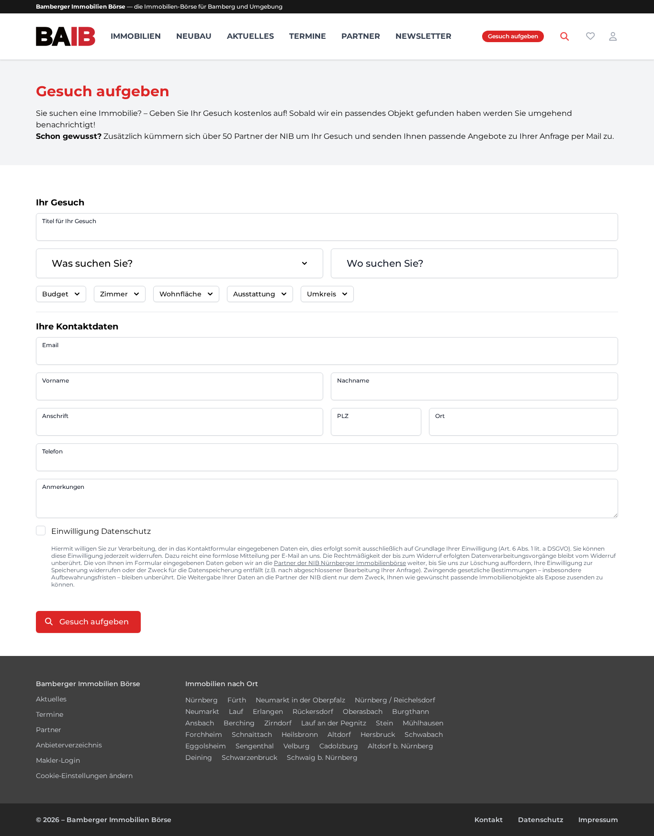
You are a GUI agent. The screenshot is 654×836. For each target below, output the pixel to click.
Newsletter (423, 36)
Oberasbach (363, 711)
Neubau (194, 36)
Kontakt (488, 819)
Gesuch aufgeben (513, 36)
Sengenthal (255, 746)
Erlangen (268, 711)
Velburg (296, 746)
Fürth (236, 700)
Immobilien (136, 36)
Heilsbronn (300, 734)
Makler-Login (58, 760)
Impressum (598, 819)
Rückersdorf (313, 711)
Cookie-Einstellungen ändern (84, 775)
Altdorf (339, 734)
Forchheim (203, 734)
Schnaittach (252, 734)
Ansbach (199, 723)
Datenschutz (540, 819)
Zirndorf (278, 723)
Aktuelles (250, 36)
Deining (198, 757)
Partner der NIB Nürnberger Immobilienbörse (340, 562)
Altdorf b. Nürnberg (400, 746)
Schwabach (424, 734)
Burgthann (410, 711)
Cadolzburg (338, 746)
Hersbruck (378, 734)
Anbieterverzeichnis (69, 745)
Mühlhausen (423, 723)
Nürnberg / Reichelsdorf (395, 700)
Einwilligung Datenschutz (101, 531)
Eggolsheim (205, 746)
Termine (307, 36)
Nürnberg (201, 700)
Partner (360, 36)
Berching (239, 723)
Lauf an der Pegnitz (333, 723)
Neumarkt (202, 711)
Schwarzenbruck (249, 757)
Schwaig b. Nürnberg (322, 757)
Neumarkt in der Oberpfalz (300, 700)
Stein (384, 723)
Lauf (236, 711)
